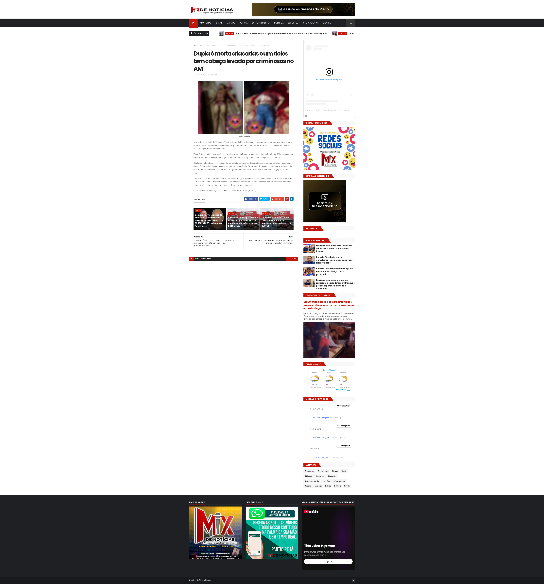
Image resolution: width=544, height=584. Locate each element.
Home (196, 45)
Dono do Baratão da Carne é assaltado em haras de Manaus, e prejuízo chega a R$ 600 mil (276, 221)
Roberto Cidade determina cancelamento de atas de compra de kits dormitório (334, 260)
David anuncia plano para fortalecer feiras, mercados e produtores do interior (334, 248)
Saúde (347, 486)
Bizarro (327, 22)
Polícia (244, 22)
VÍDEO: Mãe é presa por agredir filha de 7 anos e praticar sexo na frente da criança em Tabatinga (328, 305)
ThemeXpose (205, 580)
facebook (292, 259)
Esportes (293, 22)
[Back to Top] (353, 580)
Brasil (219, 22)
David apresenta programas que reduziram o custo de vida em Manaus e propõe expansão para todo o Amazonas (335, 284)
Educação (332, 476)
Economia (320, 476)
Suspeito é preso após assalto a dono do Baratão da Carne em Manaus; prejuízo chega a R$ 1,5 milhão (243, 221)
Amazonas (205, 22)
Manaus (231, 22)
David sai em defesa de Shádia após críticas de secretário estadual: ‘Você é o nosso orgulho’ (256, 33)
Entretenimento (261, 22)
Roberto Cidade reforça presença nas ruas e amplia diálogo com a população (334, 271)
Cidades (308, 476)
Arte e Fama (323, 471)
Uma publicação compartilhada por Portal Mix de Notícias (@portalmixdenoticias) (342, 110)
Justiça (308, 486)
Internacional (310, 22)
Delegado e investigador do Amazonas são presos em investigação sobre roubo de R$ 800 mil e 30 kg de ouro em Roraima (209, 220)
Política (279, 22)
